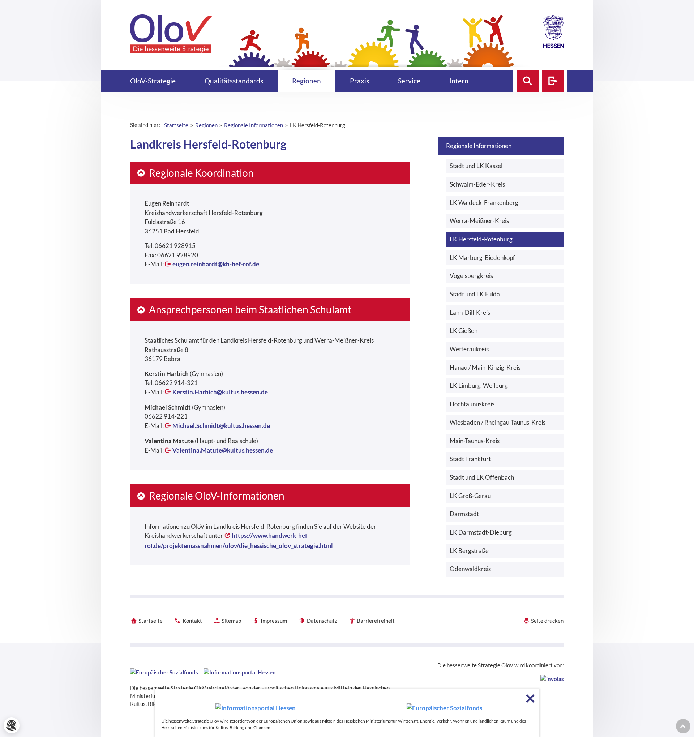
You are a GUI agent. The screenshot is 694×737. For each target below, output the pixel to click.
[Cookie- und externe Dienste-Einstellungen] (12, 725)
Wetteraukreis (469, 349)
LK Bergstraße (469, 550)
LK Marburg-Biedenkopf (482, 257)
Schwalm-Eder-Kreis (477, 184)
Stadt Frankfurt (470, 459)
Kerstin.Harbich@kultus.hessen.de (220, 392)
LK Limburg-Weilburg (479, 385)
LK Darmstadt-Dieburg (481, 532)
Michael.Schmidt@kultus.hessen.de (221, 425)
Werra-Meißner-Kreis (479, 220)
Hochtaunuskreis (472, 404)
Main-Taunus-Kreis (475, 441)
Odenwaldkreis (470, 569)
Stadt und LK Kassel (476, 166)
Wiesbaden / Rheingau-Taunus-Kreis (497, 422)
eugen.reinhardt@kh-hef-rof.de (215, 264)
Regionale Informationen (478, 146)
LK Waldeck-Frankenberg (484, 202)
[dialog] (347, 713)
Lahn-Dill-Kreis (470, 312)
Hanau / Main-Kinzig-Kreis (485, 367)
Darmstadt (464, 514)
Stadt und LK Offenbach (482, 477)
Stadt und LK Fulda (475, 294)
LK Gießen (463, 330)
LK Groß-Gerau (470, 496)
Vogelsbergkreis (471, 275)
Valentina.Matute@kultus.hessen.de (222, 450)
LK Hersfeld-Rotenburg (481, 239)
